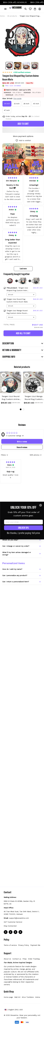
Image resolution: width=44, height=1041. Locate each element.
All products (12, 16)
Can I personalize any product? (14, 575)
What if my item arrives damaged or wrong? (16, 553)
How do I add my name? (12, 569)
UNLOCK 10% (23, 527)
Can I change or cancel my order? (15, 546)
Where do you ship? (10, 540)
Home (2, 16)
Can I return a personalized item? (15, 582)
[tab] (20, 409)
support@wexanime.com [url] (19, 918)
